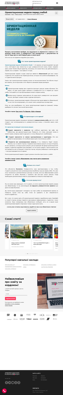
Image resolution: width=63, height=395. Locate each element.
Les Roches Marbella (47, 267)
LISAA (24, 267)
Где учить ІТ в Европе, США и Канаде (28, 111)
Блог (13, 14)
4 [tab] (31, 253)
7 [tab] (35, 253)
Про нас (35, 377)
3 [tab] (29, 253)
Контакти (43, 377)
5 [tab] (32, 253)
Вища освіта (18, 14)
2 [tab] (27, 253)
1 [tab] (26, 253)
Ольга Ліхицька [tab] (32, 19)
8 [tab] (37, 253)
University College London (48, 264)
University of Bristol (10, 268)
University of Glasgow (29, 264)
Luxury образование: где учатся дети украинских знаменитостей (27, 159)
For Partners (44, 379)
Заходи (43, 375)
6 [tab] (34, 253)
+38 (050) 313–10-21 (37, 1)
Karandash (7, 14)
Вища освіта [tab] (9, 19)
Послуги (35, 375)
